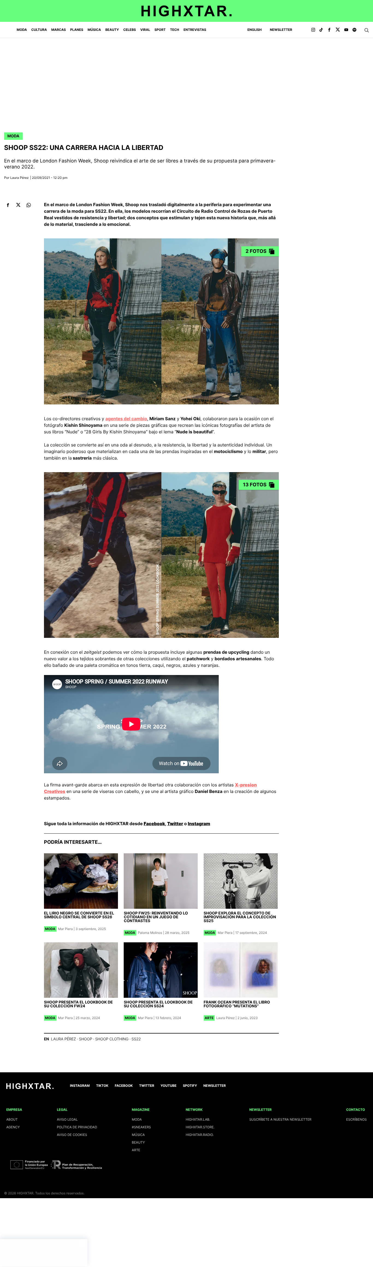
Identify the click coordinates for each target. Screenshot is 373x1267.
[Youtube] (346, 30)
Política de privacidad (77, 1127)
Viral (145, 30)
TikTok (102, 1086)
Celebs (129, 30)
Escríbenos (356, 1119)
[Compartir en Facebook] (7, 205)
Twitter (175, 823)
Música (94, 30)
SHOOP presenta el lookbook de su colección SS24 (158, 1004)
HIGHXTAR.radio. (200, 1135)
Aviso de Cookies (72, 1135)
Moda (22, 30)
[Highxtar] (186, 10)
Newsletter (281, 30)
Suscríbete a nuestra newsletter (280, 1119)
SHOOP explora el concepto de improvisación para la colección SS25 (240, 917)
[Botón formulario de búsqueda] (367, 30)
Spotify (190, 1086)
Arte (209, 1018)
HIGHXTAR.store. (200, 1127)
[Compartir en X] (18, 205)
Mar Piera (65, 929)
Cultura (39, 30)
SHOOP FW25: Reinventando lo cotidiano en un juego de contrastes (156, 917)
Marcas (58, 30)
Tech (174, 30)
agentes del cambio (126, 418)
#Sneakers (141, 1127)
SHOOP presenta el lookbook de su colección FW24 (78, 1004)
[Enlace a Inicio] (30, 1088)
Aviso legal (67, 1119)
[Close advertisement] (82, 1245)
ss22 (136, 1039)
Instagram (199, 823)
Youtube (168, 1086)
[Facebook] (329, 30)
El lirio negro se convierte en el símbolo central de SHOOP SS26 (79, 915)
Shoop (85, 1039)
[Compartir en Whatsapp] (28, 205)
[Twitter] (338, 30)
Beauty (112, 30)
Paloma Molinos (150, 933)
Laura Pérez (19, 178)
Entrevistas (194, 30)
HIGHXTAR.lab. (198, 1119)
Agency (13, 1127)
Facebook (154, 823)
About (12, 1119)
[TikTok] (321, 30)
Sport (160, 30)
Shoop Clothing (111, 1039)
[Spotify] (354, 30)
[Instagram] (313, 30)
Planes (76, 30)
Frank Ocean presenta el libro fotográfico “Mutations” (237, 1004)
